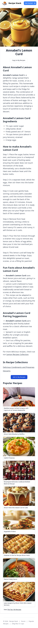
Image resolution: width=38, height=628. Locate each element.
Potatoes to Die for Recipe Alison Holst (17, 555)
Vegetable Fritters (10, 531)
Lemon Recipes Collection (17, 354)
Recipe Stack (13, 621)
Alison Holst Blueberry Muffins (14, 434)
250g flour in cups (18, 624)
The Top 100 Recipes (14, 609)
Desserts (6, 371)
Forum (23, 621)
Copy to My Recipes (18, 60)
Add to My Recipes (19, 377)
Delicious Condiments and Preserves (18, 367)
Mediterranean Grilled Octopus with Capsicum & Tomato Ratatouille (16, 409)
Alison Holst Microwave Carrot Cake (16, 508)
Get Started (29, 3)
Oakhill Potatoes (9, 458)
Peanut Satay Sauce (10, 579)
